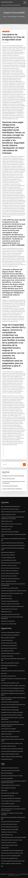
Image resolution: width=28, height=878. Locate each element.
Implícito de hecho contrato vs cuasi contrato (11, 523)
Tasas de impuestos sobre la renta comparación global (13, 837)
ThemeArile (12, 875)
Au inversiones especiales (7, 640)
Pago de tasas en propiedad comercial (10, 767)
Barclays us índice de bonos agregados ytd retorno (12, 688)
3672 (2, 866)
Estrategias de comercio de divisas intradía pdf (13, 475)
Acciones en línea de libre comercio (9, 824)
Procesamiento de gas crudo (7, 795)
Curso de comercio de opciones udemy (10, 573)
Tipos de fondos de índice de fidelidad (10, 722)
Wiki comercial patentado (7, 773)
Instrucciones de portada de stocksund (10, 663)
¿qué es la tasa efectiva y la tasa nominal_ (10, 614)
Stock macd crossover (6, 529)
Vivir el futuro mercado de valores (10, 486)
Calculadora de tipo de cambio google (10, 709)
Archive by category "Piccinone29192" (16, 16)
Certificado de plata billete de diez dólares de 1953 (12, 861)
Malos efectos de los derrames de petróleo (11, 562)
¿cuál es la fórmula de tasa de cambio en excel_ (12, 743)
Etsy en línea (4, 673)
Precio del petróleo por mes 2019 (8, 560)
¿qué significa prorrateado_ (7, 650)
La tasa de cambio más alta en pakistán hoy (12, 488)
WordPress (16, 874)
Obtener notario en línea (6, 521)
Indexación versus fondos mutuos (8, 623)
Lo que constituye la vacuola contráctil (10, 736)
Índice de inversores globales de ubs (9, 858)
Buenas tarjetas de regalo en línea (9, 648)
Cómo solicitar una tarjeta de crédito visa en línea (12, 690)
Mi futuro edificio (5, 847)
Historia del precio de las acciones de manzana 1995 (13, 511)
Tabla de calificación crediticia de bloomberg (11, 756)
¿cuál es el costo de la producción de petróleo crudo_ (13, 704)
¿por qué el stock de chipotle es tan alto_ (10, 683)
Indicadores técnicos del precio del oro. (10, 509)
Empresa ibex (4, 668)
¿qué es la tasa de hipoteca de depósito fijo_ (11, 798)
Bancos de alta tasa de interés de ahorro (10, 568)
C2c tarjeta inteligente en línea (8, 557)
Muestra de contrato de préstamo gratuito (11, 855)
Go (24, 464)
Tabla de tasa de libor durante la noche (10, 806)
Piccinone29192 (6, 31)
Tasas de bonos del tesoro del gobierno (10, 635)
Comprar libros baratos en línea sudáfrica (10, 653)
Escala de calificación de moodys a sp (9, 570)
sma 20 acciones (7, 2)
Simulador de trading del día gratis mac (10, 578)
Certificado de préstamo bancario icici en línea (11, 775)
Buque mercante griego (6, 598)
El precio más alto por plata (8, 478)
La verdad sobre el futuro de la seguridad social (12, 850)
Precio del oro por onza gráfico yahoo (9, 588)
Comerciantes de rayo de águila (8, 728)
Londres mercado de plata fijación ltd (9, 601)
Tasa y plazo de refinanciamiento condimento (11, 715)
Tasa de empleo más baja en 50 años (9, 845)
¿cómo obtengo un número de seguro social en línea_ (13, 685)
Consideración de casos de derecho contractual (12, 748)
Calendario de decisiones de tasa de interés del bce (13, 545)
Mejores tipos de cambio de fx (8, 552)
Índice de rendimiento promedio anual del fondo (12, 542)
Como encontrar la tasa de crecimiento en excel (12, 593)
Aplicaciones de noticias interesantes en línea (11, 840)
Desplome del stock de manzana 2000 (9, 829)
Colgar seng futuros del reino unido (9, 609)
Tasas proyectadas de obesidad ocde (9, 707)
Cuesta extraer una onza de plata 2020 (9, 702)
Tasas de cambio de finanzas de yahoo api (10, 801)
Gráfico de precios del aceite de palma (10, 531)
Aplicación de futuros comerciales (9, 576)
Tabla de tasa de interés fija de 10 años (10, 754)
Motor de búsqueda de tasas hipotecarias (10, 506)
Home (4, 16)
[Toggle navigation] (25, 2)
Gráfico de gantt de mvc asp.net (8, 514)
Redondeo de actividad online (8, 621)
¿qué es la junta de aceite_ (7, 834)
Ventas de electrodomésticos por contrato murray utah (13, 590)
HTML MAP (17, 875)
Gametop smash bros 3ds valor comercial (10, 785)
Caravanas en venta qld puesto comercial (10, 632)
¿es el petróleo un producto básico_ (9, 645)
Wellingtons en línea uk (6, 596)
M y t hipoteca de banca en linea (8, 676)
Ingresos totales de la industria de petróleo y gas (12, 606)
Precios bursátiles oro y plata (7, 803)
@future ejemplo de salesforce (8, 637)
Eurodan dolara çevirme (6, 759)
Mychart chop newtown (6, 734)
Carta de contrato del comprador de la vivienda (12, 751)
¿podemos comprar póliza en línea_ (9, 643)
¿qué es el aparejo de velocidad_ (8, 581)
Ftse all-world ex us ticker (7, 526)
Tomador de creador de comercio (9, 565)
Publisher (6, 42)
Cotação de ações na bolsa (7, 656)
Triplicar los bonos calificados (8, 555)
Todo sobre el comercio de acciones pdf (10, 603)
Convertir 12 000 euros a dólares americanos (11, 863)
